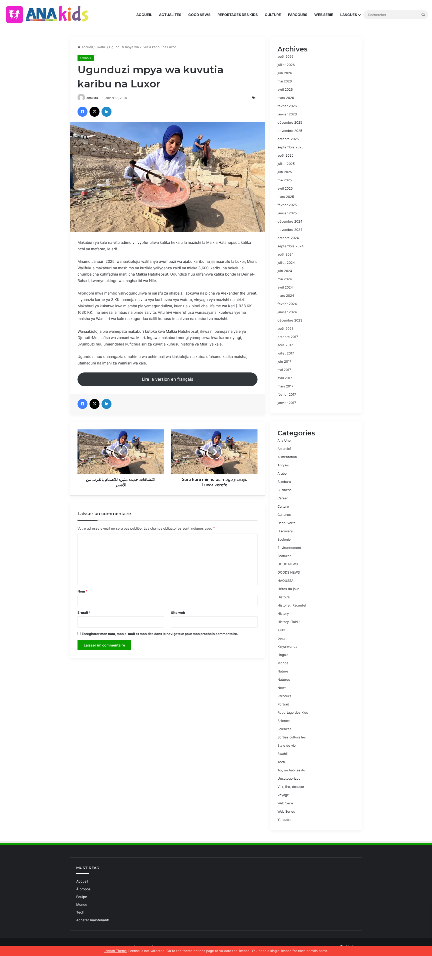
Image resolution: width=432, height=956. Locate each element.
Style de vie (287, 745)
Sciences (285, 729)
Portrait (283, 704)
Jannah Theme (115, 951)
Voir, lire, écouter (291, 787)
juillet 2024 (286, 263)
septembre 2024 (291, 246)
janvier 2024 (287, 312)
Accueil (86, 47)
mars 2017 (285, 386)
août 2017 (285, 345)
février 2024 (287, 304)
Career (283, 498)
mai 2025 (285, 180)
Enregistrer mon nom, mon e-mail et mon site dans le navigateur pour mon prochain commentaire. (160, 634)
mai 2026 (285, 81)
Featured (285, 556)
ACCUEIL (144, 14)
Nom (83, 591)
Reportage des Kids (293, 712)
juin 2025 (285, 172)
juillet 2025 (286, 164)
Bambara (284, 482)
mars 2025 (286, 197)
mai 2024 (285, 279)
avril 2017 (285, 378)
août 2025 (286, 155)
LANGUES (348, 14)
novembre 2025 (290, 131)
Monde (283, 663)
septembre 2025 (291, 147)
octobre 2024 (288, 238)
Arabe (282, 473)
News (282, 688)
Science (284, 721)
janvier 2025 (287, 213)
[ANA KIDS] (48, 14)
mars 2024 (286, 296)
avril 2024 (285, 287)
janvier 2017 (287, 403)
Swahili (101, 47)
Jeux (281, 638)
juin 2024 (285, 271)
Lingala (283, 655)
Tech (281, 762)
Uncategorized (289, 778)
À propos (83, 889)
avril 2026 (285, 89)
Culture (283, 506)
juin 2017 (284, 361)
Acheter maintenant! (92, 920)
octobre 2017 (288, 337)
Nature (283, 671)
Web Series (286, 811)
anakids (92, 98)
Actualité (284, 449)
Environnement (289, 548)
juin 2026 (285, 73)
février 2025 (287, 205)
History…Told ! (289, 622)
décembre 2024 (290, 221)
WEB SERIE (323, 14)
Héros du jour (288, 589)
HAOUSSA (286, 581)
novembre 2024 (290, 230)
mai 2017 (284, 370)
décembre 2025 (290, 122)
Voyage (283, 795)
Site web (178, 613)
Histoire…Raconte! (292, 605)
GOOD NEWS (199, 14)
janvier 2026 (287, 114)
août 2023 (286, 328)
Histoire (284, 597)
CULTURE (273, 14)
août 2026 (286, 56)
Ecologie (284, 539)
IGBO (281, 630)
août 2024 (286, 254)
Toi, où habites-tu (291, 770)
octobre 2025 (288, 139)
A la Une (284, 440)
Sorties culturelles (292, 737)
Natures (284, 679)
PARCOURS (297, 14)
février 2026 (287, 106)
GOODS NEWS (289, 572)
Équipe (81, 897)
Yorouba (284, 820)
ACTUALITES (170, 14)
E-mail (84, 613)
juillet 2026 (286, 65)
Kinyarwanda (287, 646)
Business (285, 490)
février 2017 (287, 394)
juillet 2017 (286, 353)
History (283, 614)
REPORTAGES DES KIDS (238, 14)
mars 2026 (286, 98)
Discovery (285, 531)
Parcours (284, 696)
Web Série (285, 803)
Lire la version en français (167, 379)
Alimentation (287, 457)
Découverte (287, 523)
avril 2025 (285, 188)
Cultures (284, 515)
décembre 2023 (290, 320)
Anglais (283, 465)
